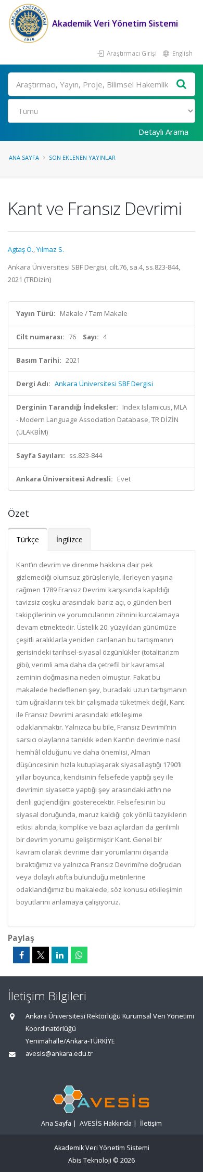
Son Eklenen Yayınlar (82, 157)
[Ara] (181, 84)
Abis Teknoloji (89, 1160)
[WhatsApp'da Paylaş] (79, 955)
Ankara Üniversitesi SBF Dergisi (104, 383)
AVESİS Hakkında (106, 1123)
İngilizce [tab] (69, 539)
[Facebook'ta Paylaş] (21, 955)
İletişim (151, 1123)
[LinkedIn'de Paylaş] (60, 955)
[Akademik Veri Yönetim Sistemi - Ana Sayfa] (30, 23)
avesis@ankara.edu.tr (59, 1053)
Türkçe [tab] (27, 539)
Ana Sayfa (24, 157)
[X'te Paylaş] (40, 955)
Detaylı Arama (163, 131)
